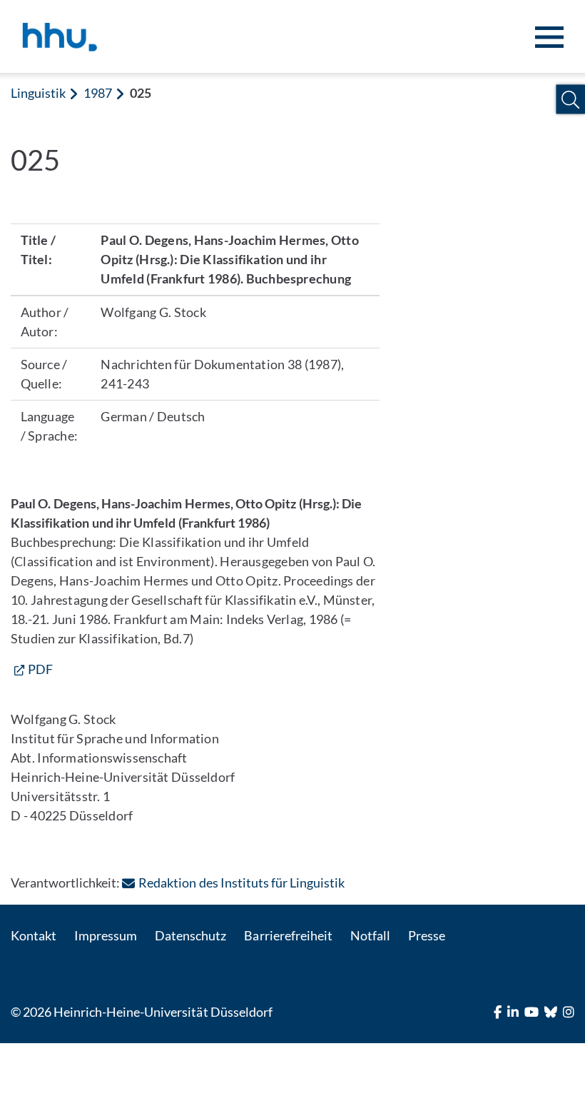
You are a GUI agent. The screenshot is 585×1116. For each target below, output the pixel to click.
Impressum (105, 935)
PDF (40, 669)
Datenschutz (190, 935)
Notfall (370, 935)
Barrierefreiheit (288, 935)
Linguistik (38, 93)
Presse (426, 935)
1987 (97, 93)
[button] (570, 99)
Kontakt (33, 935)
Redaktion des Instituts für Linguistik (241, 882)
